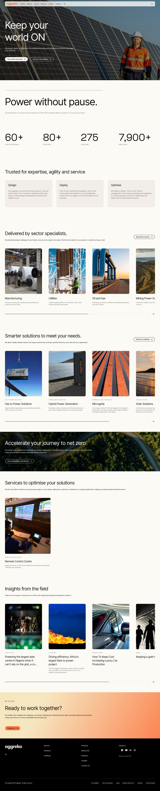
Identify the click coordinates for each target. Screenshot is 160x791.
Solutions (47, 751)
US (152, 4)
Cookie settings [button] (150, 783)
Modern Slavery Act (128, 783)
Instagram (134, 750)
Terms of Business (107, 783)
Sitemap (140, 783)
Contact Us (85, 766)
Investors (84, 756)
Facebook (122, 750)
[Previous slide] (148, 314)
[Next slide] (153, 314)
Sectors (47, 746)
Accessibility (95, 783)
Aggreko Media (126, 750)
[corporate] (12, 4)
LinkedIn (130, 750)
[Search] (65, 3)
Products (84, 746)
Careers (84, 761)
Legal (117, 783)
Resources (85, 751)
